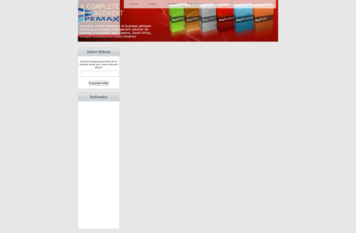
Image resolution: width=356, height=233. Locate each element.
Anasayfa (134, 3)
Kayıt (231, 3)
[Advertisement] (98, 164)
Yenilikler (172, 3)
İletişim (153, 3)
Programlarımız (195, 3)
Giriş (215, 3)
